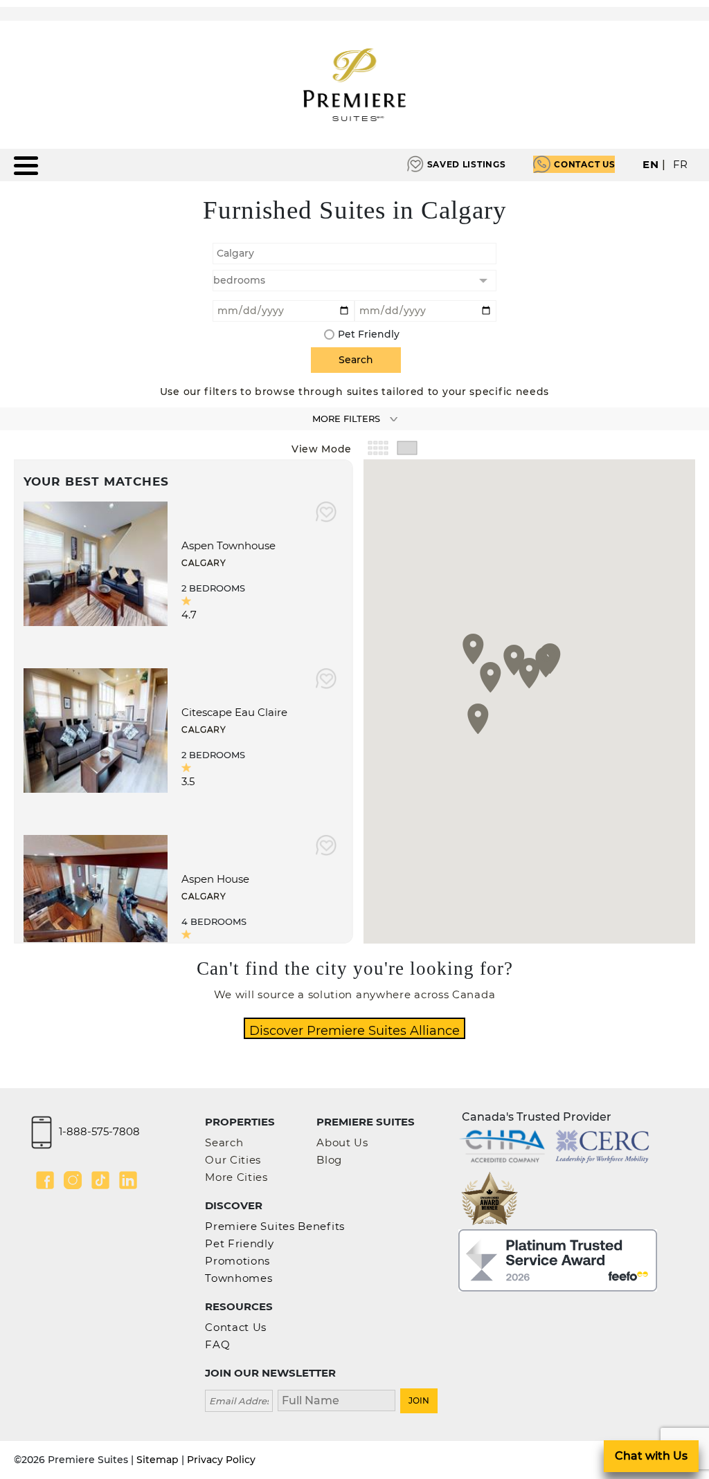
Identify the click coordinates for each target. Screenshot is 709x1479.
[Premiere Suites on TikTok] (100, 1180)
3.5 (188, 781)
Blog (329, 1159)
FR (680, 164)
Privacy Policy (221, 1459)
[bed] (354, 280)
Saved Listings (466, 164)
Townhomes (238, 1278)
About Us (342, 1142)
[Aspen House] (96, 896)
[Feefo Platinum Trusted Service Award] (557, 1259)
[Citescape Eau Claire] (96, 729)
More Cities (236, 1177)
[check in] (283, 309)
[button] (546, 662)
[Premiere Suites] (354, 84)
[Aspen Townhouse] (96, 562)
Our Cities (233, 1159)
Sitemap (157, 1459)
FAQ (217, 1344)
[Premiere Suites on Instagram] (73, 1180)
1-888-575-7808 (99, 1131)
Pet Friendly (369, 334)
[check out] (425, 309)
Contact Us (584, 164)
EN (650, 164)
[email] (239, 1399)
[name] (336, 1399)
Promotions (237, 1260)
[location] (354, 251)
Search (224, 1142)
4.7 (189, 614)
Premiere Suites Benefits (275, 1226)
